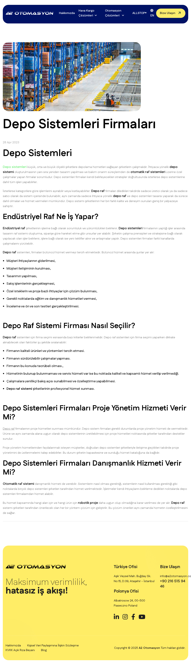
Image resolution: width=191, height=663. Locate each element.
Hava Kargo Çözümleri (86, 13)
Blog (44, 650)
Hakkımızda (67, 13)
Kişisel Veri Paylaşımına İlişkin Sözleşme (53, 645)
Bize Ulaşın (167, 13)
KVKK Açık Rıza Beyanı (20, 650)
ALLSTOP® (139, 13)
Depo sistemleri (15, 167)
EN (152, 15)
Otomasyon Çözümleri (113, 13)
